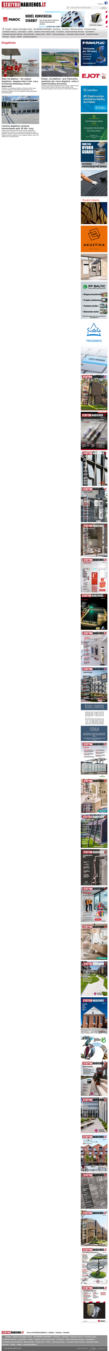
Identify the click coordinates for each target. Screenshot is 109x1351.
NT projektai (60, 31)
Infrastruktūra (22, 31)
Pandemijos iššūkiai (92, 34)
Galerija (12, 37)
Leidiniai (19, 37)
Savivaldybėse (89, 31)
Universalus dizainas (58, 34)
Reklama (100, 4)
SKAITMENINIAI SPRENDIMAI (43, 29)
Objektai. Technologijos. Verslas (22, 29)
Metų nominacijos (29, 34)
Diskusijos (6, 37)
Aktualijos (8, 29)
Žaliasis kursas (40, 34)
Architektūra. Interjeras (10, 31)
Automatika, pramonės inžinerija (12, 34)
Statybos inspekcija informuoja (74, 31)
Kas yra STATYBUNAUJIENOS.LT (37, 1332)
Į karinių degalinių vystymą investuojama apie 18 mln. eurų (17, 127)
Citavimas (59, 1332)
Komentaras (57, 29)
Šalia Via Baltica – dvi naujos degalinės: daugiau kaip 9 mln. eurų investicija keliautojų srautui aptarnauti (20, 82)
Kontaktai (66, 1332)
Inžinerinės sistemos (76, 29)
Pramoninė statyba (90, 29)
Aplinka (30, 31)
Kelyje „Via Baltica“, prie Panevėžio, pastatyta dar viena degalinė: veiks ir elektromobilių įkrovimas (60, 81)
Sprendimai (65, 29)
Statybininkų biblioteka (30, 37)
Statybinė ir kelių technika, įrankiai (44, 31)
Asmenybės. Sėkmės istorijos (75, 34)
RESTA (49, 34)
